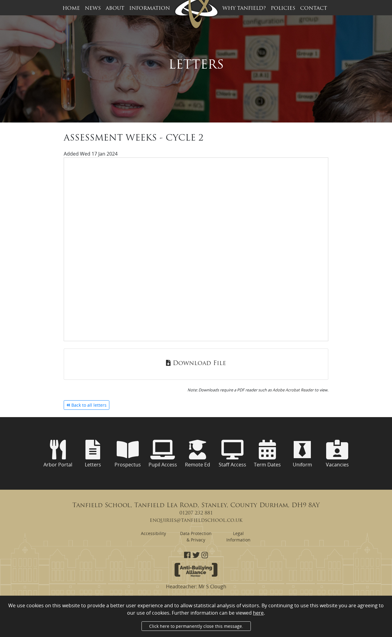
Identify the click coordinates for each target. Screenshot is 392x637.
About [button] (115, 8)
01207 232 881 (196, 513)
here (258, 612)
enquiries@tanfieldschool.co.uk (196, 520)
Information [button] (149, 8)
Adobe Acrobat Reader (293, 390)
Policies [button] (283, 8)
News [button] (93, 8)
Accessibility (153, 533)
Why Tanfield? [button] (244, 8)
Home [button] (71, 8)
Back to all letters (88, 405)
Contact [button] (313, 8)
